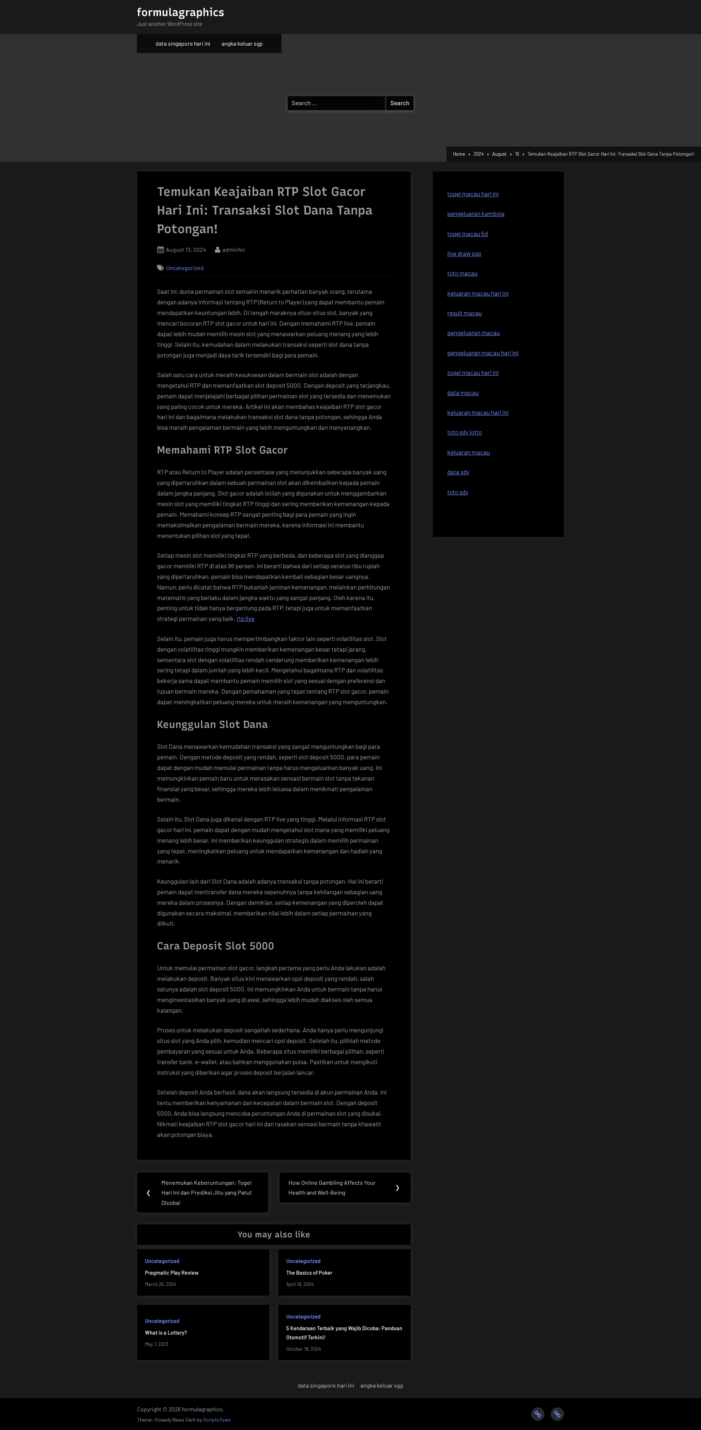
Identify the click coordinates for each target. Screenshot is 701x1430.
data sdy (458, 471)
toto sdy (457, 492)
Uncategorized (185, 267)
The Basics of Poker (309, 1273)
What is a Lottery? (166, 1333)
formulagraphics (180, 12)
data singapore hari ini (183, 43)
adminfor (233, 249)
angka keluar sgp (242, 43)
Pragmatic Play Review (172, 1273)
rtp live (245, 618)
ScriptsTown (217, 1419)
